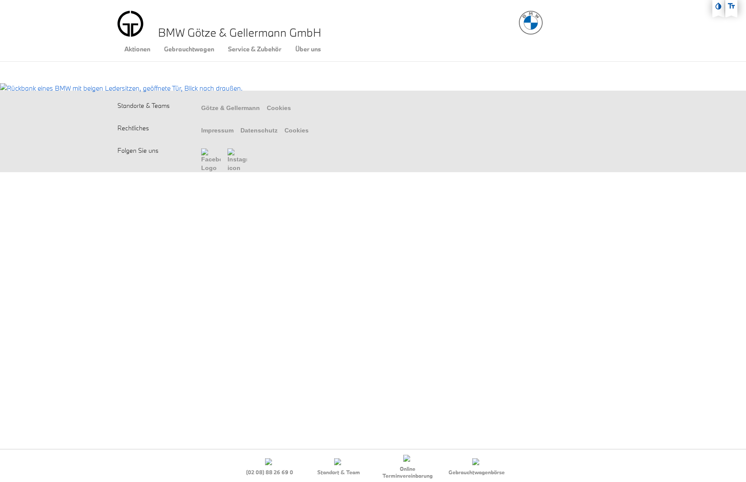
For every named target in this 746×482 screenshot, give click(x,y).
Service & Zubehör (254, 49)
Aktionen (137, 49)
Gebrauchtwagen (189, 49)
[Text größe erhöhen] (731, 6)
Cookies (279, 107)
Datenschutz (259, 130)
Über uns (308, 49)
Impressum (217, 130)
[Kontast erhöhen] (718, 6)
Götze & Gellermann (230, 107)
